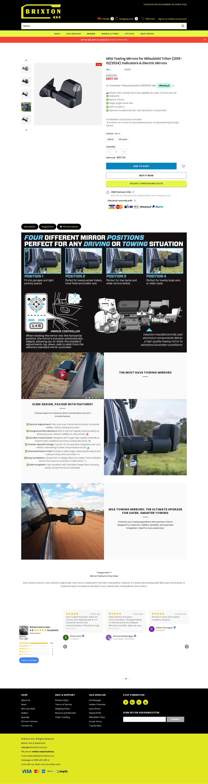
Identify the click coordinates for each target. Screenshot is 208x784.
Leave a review (29, 660)
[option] (68, 94)
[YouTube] (145, 702)
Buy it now (146, 175)
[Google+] (132, 702)
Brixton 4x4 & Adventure (33, 743)
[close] (204, 39)
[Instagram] (138, 702)
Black (110, 139)
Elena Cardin (163, 636)
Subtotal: (111, 157)
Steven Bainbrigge (80, 636)
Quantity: (111, 146)
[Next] (26, 129)
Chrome (123, 139)
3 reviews (117, 630)
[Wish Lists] (183, 166)
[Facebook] (125, 702)
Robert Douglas (121, 627)
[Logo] (41, 11)
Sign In (161, 19)
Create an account (177, 19)
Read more (71, 628)
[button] (105, 18)
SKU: (108, 69)
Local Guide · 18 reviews (80, 639)
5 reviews (160, 639)
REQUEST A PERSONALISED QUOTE (146, 183)
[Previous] (26, 60)
